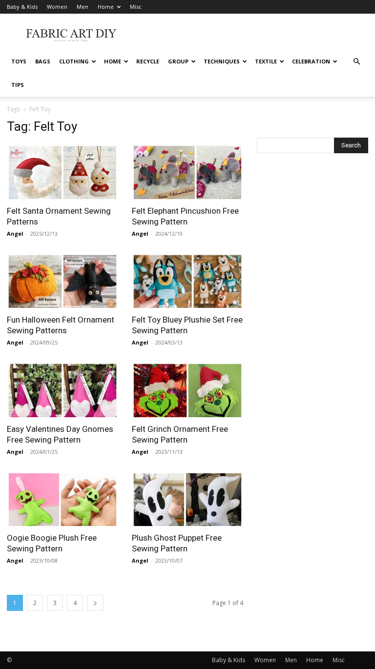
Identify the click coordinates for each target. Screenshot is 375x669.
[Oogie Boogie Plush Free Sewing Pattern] (62, 499)
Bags (42, 61)
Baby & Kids (22, 6)
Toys (18, 61)
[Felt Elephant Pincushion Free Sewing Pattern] (187, 171)
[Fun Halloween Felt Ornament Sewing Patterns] (62, 280)
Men (82, 6)
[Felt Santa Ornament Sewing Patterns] (62, 171)
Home (106, 6)
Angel (15, 233)
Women (57, 6)
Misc (136, 6)
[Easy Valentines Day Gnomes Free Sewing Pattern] (62, 389)
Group (178, 61)
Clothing (74, 61)
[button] (356, 61)
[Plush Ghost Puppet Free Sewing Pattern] (187, 499)
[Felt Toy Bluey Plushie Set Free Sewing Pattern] (187, 280)
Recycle (147, 61)
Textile (266, 61)
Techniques (222, 61)
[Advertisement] (253, 35)
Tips (17, 84)
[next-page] (95, 603)
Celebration (311, 61)
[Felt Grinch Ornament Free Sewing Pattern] (187, 389)
